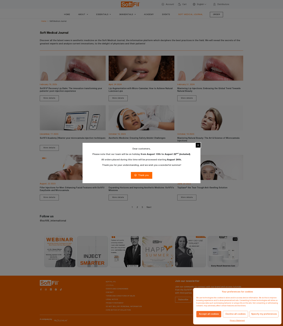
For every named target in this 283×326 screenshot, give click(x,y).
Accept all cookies (209, 314)
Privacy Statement (237, 320)
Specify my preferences (264, 314)
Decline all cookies (236, 314)
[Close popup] (198, 145)
